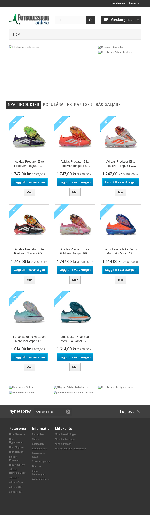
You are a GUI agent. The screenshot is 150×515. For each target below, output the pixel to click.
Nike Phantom (17, 464)
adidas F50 (15, 491)
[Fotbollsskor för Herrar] (22, 387)
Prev (81, 89)
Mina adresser (63, 444)
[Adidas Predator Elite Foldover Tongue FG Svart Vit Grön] (29, 137)
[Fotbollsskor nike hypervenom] (115, 387)
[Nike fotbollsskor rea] (21, 392)
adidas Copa (16, 482)
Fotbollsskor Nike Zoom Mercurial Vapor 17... (120, 251)
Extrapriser (79, 104)
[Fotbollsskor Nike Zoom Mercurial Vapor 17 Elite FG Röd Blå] (120, 224)
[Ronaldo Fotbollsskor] (110, 47)
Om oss (36, 466)
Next (90, 89)
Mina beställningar (65, 434)
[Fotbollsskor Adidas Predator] (115, 52)
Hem (16, 34)
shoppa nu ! (23, 71)
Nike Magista (16, 447)
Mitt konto (63, 428)
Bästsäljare (108, 104)
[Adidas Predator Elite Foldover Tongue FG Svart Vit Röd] (29, 224)
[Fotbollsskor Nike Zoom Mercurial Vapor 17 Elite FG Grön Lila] (29, 312)
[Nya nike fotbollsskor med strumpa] (73, 392)
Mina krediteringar (65, 439)
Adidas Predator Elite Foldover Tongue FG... (29, 164)
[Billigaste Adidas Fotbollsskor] (71, 387)
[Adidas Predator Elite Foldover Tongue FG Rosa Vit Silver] (75, 224)
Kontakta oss (118, 3)
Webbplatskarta (40, 479)
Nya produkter (23, 104)
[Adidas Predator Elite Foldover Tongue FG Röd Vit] (75, 137)
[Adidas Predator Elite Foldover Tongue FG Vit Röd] (120, 137)
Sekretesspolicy (41, 461)
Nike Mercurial (17, 434)
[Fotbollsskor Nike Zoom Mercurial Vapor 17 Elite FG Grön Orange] (75, 312)
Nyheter (36, 439)
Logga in (134, 3)
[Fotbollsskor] (29, 19)
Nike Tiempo (16, 452)
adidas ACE (15, 487)
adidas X (14, 477)
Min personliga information (70, 448)
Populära (53, 104)
